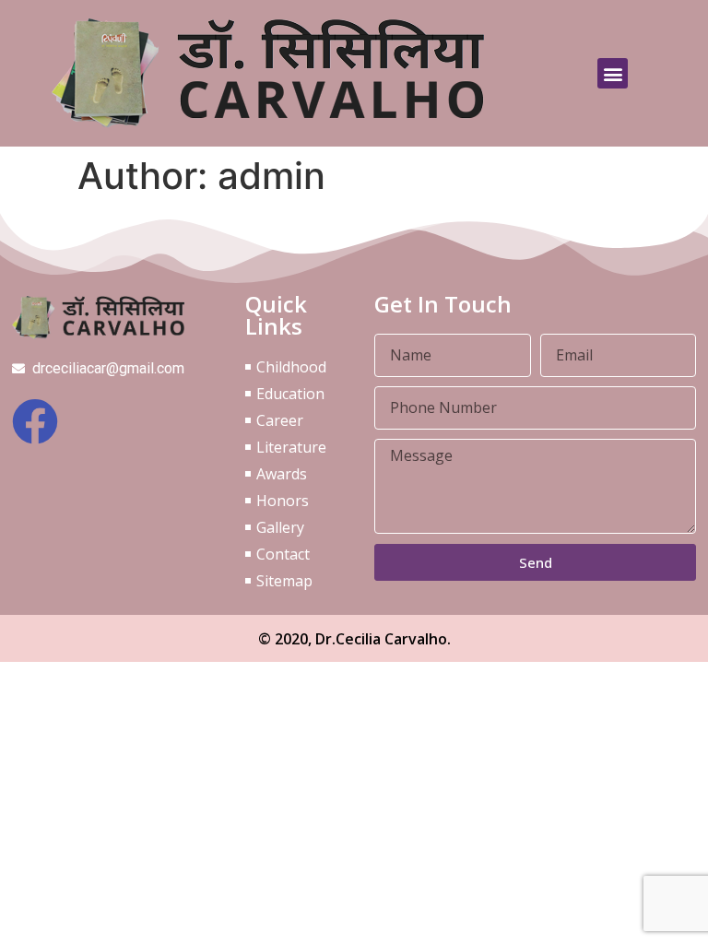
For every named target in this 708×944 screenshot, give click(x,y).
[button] (612, 73)
